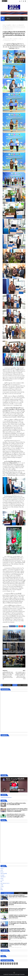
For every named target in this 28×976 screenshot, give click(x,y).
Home (4, 25)
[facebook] (21, 1)
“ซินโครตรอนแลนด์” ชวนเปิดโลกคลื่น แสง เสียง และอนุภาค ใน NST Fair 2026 (13, 664)
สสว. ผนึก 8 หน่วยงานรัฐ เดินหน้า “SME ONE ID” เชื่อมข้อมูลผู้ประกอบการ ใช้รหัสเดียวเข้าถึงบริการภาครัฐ (18, 923)
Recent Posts (7, 893)
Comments (20, 893)
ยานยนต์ (2, 875)
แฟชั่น (2, 885)
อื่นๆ (1, 888)
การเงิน (2, 880)
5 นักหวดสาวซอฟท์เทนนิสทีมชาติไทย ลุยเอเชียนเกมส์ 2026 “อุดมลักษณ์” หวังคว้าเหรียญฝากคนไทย (18, 945)
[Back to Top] (14, 972)
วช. (15, 25)
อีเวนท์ (2, 872)
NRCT (5, 26)
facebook (24, 685)
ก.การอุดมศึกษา (8, 25)
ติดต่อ (2, 889)
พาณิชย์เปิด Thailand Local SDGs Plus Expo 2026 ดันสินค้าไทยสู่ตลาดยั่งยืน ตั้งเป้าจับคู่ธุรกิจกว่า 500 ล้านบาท (18, 916)
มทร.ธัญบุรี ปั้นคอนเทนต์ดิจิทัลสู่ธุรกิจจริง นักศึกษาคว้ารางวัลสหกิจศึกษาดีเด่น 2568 (16, 804)
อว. (3, 26)
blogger (15, 685)
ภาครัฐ (13, 25)
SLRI (4, 662)
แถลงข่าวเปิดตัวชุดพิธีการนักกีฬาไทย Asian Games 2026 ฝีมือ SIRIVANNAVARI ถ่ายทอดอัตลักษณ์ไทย (13, 651)
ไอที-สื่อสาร (3, 876)
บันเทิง (2, 878)
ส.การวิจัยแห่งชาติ (20, 25)
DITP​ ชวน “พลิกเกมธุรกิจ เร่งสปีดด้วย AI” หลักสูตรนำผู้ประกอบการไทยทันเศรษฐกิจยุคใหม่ (13, 639)
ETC (2, 953)
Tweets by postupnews (6, 797)
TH (7, 26)
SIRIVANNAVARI (6, 649)
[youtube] (20, 1)
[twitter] (23, 1)
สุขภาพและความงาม (5, 883)
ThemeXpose (11, 974)
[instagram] (25, 1)
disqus (19, 685)
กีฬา (1, 881)
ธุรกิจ (2, 870)
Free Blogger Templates (19, 974)
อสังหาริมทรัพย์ (4, 873)
